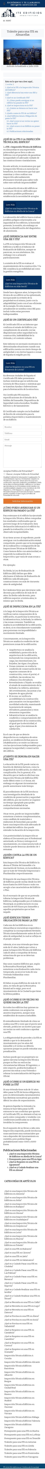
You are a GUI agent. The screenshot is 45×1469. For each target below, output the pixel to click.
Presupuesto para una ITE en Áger (25, 1159)
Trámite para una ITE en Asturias (20, 1442)
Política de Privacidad (31, 1467)
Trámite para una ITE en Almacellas (22, 33)
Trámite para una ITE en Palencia (20, 1449)
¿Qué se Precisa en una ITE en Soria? (21, 1320)
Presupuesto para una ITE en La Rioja (22, 1434)
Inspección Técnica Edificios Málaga (21, 1417)
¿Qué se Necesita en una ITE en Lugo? (22, 1306)
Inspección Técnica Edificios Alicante (22, 1362)
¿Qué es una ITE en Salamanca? (19, 1260)
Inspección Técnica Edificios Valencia (22, 1421)
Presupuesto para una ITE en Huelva (21, 1431)
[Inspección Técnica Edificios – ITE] (21, 12)
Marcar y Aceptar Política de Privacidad (22, 474)
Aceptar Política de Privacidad (18, 471)
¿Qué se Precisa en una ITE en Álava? (21, 1316)
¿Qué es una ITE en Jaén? (16, 1256)
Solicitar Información (22, 501)
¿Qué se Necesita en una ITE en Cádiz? (22, 1302)
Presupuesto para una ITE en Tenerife (22, 1438)
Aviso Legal (21, 494)
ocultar (10, 84)
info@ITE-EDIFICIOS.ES (24, 5)
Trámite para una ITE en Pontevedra (21, 1453)
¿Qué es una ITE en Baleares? (18, 1249)
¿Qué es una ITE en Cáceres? (17, 1252)
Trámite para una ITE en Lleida (19, 1446)
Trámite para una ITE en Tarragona (21, 1457)
